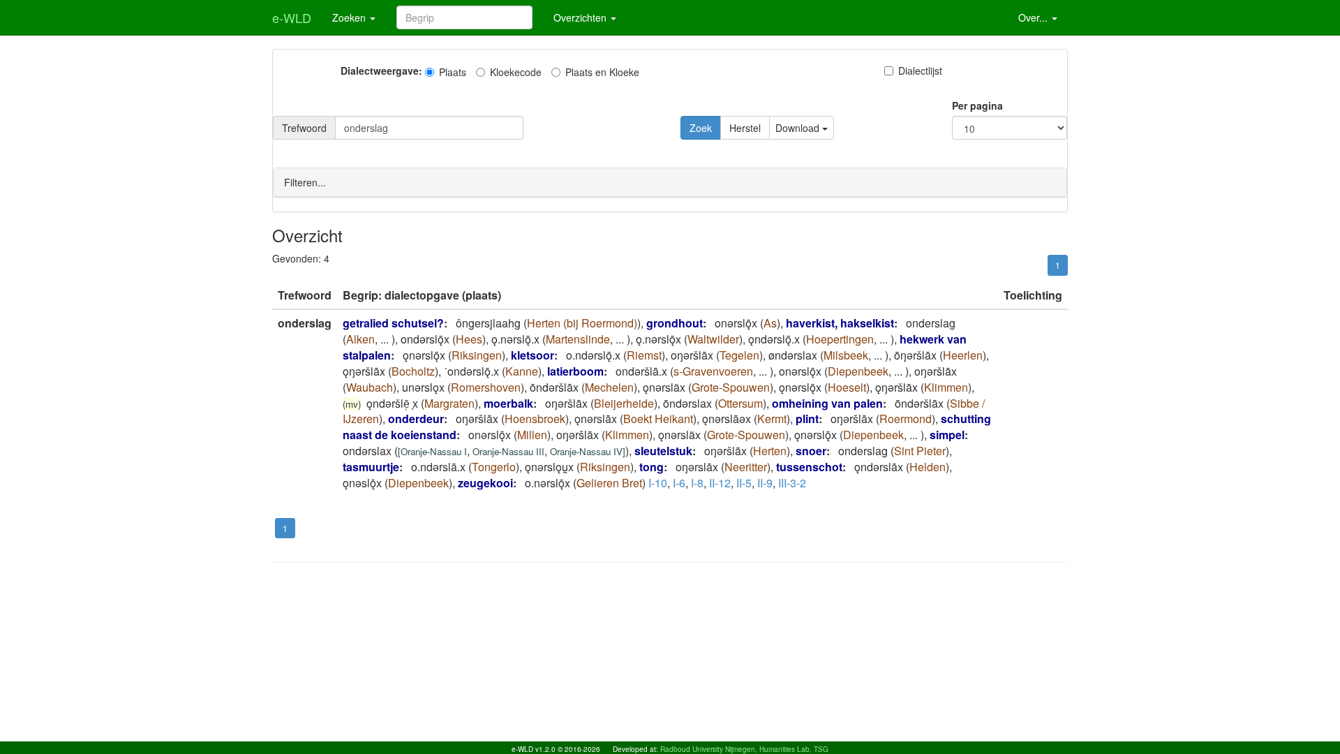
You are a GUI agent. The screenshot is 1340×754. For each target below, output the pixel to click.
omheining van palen (827, 403)
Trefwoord (304, 128)
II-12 (720, 483)
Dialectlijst (920, 70)
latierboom (575, 371)
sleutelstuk (663, 451)
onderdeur (416, 419)
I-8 (697, 483)
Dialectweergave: (381, 70)
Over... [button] (1034, 17)
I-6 (679, 483)
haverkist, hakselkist (840, 323)
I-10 (657, 483)
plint (807, 419)
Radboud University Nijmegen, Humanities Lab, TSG (744, 749)
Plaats (452, 72)
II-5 (744, 483)
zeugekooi (485, 483)
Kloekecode (516, 72)
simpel (947, 435)
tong (651, 467)
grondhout (674, 323)
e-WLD (291, 17)
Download (798, 128)
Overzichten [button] (581, 17)
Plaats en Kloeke (602, 72)
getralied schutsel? (393, 323)
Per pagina (977, 105)
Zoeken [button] (350, 17)
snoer (811, 451)
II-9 (765, 483)
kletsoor (532, 355)
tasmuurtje (371, 467)
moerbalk (508, 403)
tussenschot (809, 467)
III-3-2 (792, 483)
